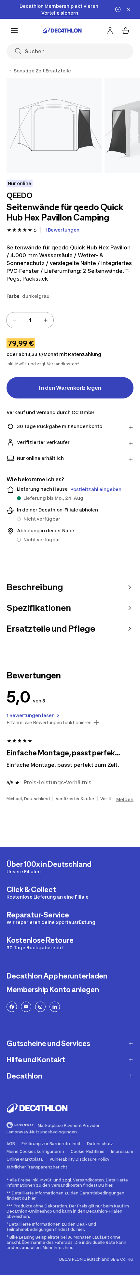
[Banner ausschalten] (118, 9)
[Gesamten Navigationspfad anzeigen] (9, 70)
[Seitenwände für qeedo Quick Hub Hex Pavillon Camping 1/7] (54, 125)
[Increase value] (45, 320)
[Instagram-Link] (40, 1007)
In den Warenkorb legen (70, 388)
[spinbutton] (30, 320)
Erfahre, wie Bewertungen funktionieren (49, 722)
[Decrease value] (14, 320)
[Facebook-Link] (12, 1007)
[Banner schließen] (128, 9)
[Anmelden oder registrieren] (110, 30)
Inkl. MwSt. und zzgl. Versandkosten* (43, 363)
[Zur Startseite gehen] (62, 30)
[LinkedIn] (54, 1007)
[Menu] (14, 30)
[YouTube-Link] (26, 1007)
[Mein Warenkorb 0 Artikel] (125, 30)
